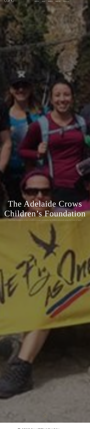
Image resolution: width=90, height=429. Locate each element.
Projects (50, 1)
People (43, 1)
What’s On (57, 1)
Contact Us (66, 1)
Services (37, 1)
